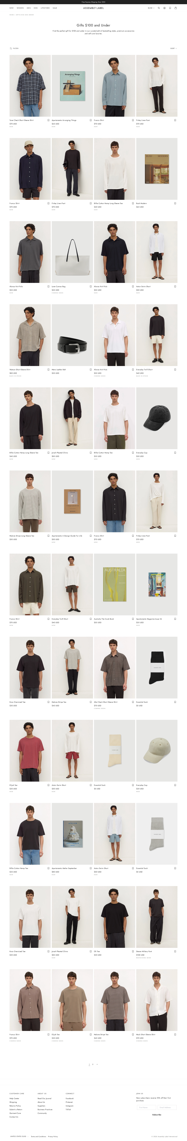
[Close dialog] (136, 552)
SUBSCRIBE (91, 598)
